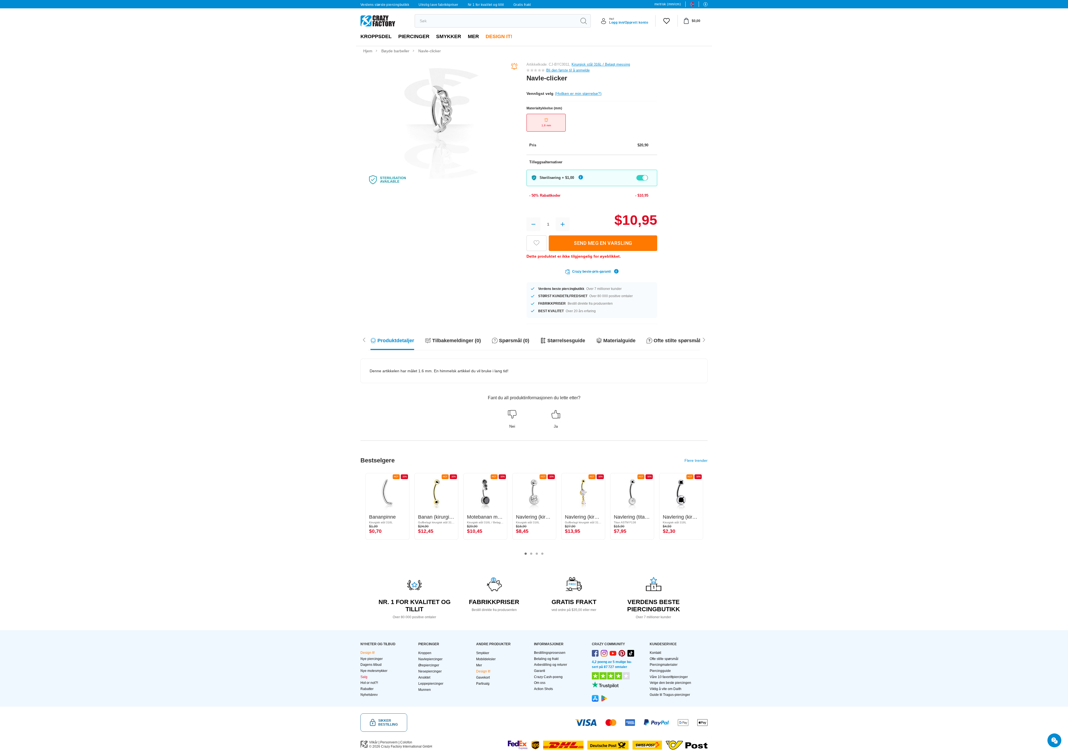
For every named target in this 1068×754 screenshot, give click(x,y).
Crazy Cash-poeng (548, 677)
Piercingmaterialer (664, 665)
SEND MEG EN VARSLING (603, 243)
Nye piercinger (371, 659)
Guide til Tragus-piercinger (670, 695)
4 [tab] (542, 553)
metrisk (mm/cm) (667, 4)
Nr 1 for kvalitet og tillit (486, 5)
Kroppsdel (376, 36)
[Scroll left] (704, 339)
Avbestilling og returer (550, 665)
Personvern (389, 742)
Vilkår (373, 742)
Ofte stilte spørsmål (664, 659)
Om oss (539, 683)
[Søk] (583, 20)
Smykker (448, 36)
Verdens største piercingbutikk (384, 5)
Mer (473, 36)
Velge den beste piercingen (670, 683)
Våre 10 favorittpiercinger (669, 677)
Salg (363, 677)
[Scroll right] (364, 339)
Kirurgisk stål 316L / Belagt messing (601, 64)
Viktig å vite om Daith (665, 689)
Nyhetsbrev (369, 695)
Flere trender (696, 460)
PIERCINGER (413, 36)
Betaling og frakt (546, 659)
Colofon (406, 742)
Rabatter (367, 689)
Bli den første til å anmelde (568, 70)
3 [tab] (537, 553)
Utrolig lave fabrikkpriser (438, 5)
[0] (666, 21)
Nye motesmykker (373, 671)
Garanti (539, 671)
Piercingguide (660, 671)
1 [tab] (525, 553)
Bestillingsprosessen (549, 653)
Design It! (499, 36)
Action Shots (543, 689)
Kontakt (655, 653)
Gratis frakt (522, 5)
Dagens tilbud (371, 665)
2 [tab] (531, 553)
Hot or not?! (369, 683)
